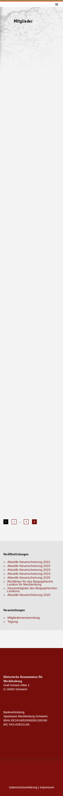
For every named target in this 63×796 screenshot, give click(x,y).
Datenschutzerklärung (23, 787)
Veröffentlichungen (56, 54)
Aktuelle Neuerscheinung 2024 (28, 573)
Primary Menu (57, 4)
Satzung (56, 25)
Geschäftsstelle (56, 39)
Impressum (47, 787)
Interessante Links (56, 76)
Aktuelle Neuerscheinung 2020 (28, 595)
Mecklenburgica (56, 69)
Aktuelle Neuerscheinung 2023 (28, 569)
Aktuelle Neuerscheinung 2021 (28, 562)
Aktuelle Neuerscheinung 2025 (28, 577)
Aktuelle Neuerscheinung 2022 (28, 566)
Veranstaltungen (56, 61)
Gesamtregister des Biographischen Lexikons (32, 589)
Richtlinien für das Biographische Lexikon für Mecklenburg (30, 583)
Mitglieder (56, 47)
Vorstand (56, 32)
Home (56, 10)
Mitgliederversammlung (23, 617)
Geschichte (56, 17)
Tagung (12, 621)
